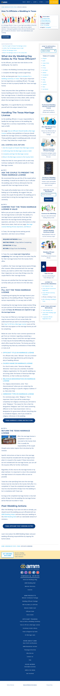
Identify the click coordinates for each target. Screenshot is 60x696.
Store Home (30, 614)
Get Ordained (54, 2)
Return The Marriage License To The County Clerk (15, 52)
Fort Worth (45, 70)
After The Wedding (45, 25)
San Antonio (45, 89)
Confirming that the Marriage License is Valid (17, 151)
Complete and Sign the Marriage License (15, 154)
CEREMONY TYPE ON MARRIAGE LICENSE (18, 394)
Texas (15, 7)
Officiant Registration (45, 20)
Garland (44, 72)
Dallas (43, 65)
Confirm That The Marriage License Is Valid (13, 48)
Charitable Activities (30, 666)
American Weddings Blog (30, 579)
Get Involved (30, 673)
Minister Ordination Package (30, 598)
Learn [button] (35, 2)
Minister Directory (30, 586)
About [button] (28, 2)
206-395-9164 (35, 576)
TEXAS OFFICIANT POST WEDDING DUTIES (19, 526)
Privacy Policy (49, 685)
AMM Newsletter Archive (30, 646)
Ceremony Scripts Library (30, 628)
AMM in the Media (30, 670)
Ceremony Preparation (46, 21)
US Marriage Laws (30, 635)
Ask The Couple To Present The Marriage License (14, 46)
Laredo (44, 82)
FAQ (30, 660)
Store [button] (41, 2)
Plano (43, 86)
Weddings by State (9, 7)
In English (42, 27)
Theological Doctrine (30, 650)
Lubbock (44, 84)
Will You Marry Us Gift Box (30, 604)
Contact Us (30, 656)
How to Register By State (30, 631)
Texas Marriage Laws (47, 310)
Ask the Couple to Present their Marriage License (18, 148)
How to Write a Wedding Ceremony (30, 621)
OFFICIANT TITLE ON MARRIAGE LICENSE (18, 353)
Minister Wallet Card (30, 608)
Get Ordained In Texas (47, 286)
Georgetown (45, 75)
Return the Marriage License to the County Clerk (18, 157)
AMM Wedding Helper (8, 514)
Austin (43, 60)
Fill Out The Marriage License (10, 50)
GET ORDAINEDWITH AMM (7, 554)
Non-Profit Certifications (30, 643)
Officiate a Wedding (45, 23)
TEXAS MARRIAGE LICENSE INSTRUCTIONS (19, 420)
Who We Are (30, 653)
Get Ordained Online (45, 18)
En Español (6, 37)
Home (2, 7)
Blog (24, 2)
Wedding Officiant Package (30, 601)
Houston (44, 77)
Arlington (44, 58)
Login (47, 2)
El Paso (44, 67)
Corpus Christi (45, 63)
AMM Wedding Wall (10, 517)
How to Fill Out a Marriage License (30, 625)
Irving (43, 79)
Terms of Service (10, 685)
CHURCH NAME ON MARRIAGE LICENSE (17, 363)
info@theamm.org (26, 576)
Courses (30, 589)
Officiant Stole (30, 611)
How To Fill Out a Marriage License (15, 324)
